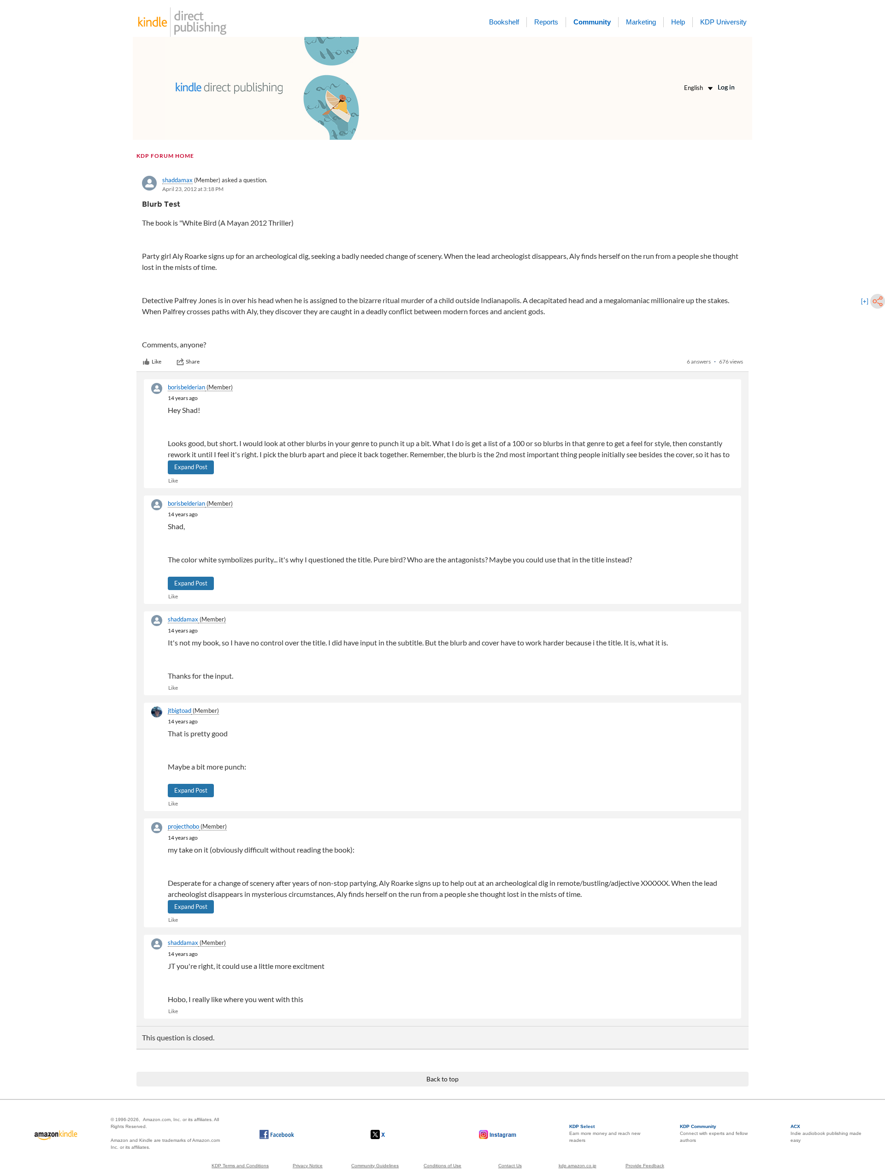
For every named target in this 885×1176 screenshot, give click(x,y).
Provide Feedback (644, 1165)
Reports (546, 22)
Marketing (641, 22)
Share (193, 361)
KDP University (723, 22)
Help (678, 22)
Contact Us (510, 1165)
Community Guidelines (375, 1165)
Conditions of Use (442, 1165)
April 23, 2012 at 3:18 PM (193, 188)
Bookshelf (504, 22)
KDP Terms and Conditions (240, 1165)
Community (592, 22)
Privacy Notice (308, 1165)
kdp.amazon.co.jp (577, 1165)
